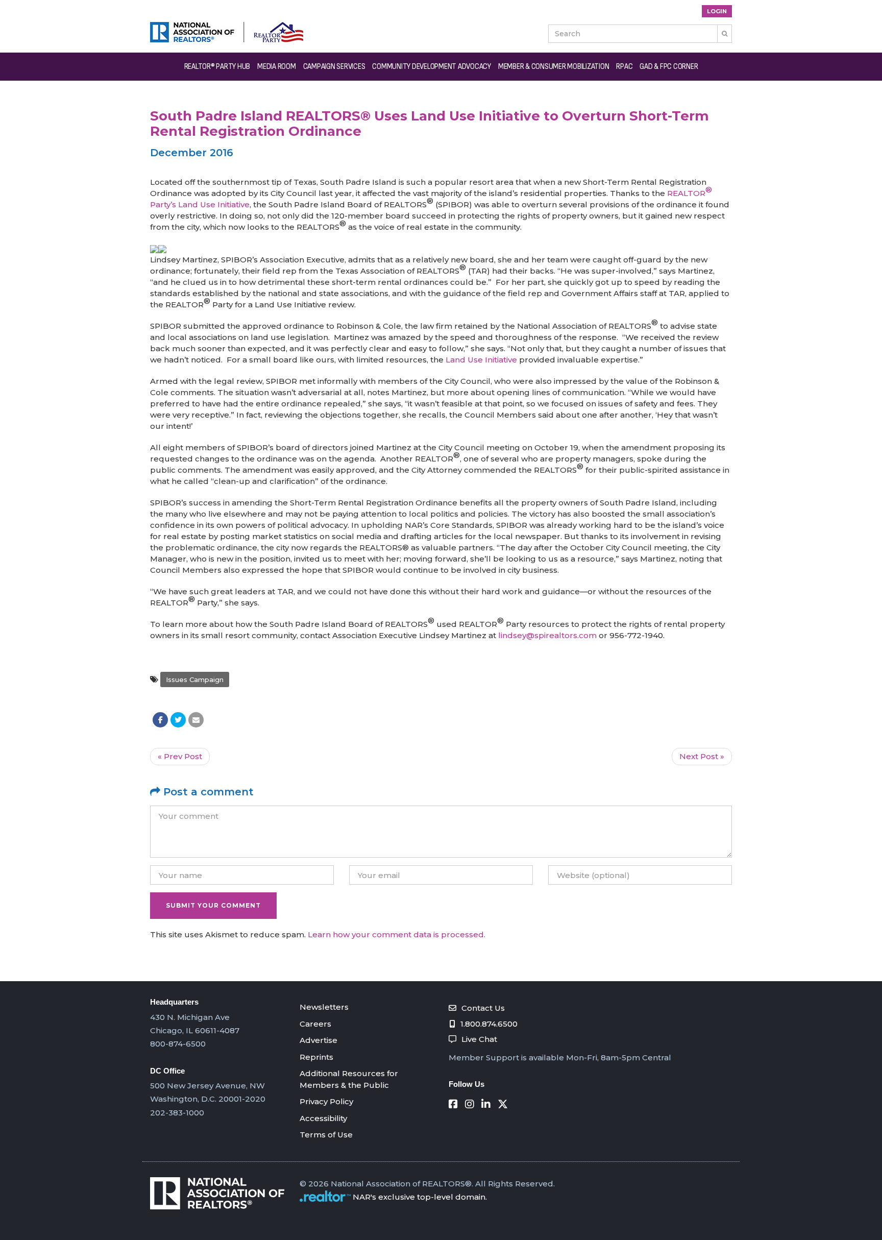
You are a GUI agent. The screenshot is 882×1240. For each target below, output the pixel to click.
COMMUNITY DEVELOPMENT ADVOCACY (431, 66)
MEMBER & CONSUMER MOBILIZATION (553, 66)
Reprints (316, 1057)
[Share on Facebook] (160, 719)
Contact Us (483, 1008)
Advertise (318, 1040)
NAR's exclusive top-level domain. (420, 1197)
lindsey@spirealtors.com (547, 635)
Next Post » (701, 756)
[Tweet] (178, 719)
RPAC (624, 66)
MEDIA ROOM (276, 66)
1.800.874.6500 (489, 1024)
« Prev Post (180, 756)
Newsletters (324, 1007)
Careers (315, 1024)
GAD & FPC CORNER (669, 66)
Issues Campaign (195, 679)
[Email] (196, 719)
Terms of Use (326, 1134)
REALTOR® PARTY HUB (217, 66)
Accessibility (323, 1118)
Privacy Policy (326, 1101)
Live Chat (479, 1039)
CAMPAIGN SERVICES (334, 66)
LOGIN (717, 11)
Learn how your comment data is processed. (396, 934)
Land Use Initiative (481, 359)
